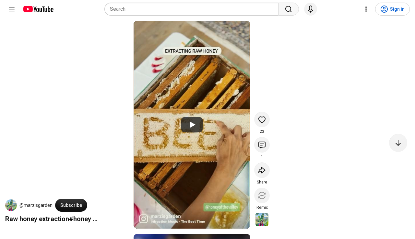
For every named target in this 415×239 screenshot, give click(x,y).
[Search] (288, 9)
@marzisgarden (36, 205)
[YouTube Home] (38, 9)
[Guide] (12, 9)
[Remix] (262, 195)
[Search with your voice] (310, 9)
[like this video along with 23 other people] (262, 119)
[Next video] (398, 143)
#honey (80, 219)
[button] (11, 205)
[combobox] (193, 9)
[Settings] (366, 9)
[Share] (262, 170)
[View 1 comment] (262, 145)
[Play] (192, 124)
